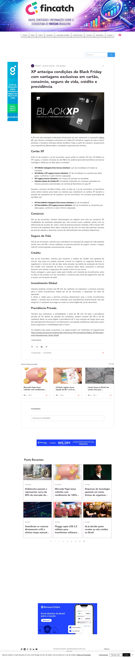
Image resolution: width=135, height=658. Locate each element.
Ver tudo (111, 364)
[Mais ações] (103, 66)
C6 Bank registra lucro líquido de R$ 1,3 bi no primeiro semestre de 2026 (67, 388)
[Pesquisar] (111, 55)
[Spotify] (25, 649)
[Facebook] (28, 649)
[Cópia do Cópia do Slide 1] (65, 635)
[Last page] (84, 541)
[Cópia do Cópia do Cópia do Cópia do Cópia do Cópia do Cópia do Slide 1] (74, 635)
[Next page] (80, 541)
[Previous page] (55, 541)
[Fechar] (132, 654)
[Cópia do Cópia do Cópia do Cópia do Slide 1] (69, 635)
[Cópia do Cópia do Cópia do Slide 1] (67, 635)
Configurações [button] (103, 655)
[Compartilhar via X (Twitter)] (37, 347)
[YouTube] (36, 649)
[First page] (51, 541)
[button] (89, 35)
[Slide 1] (60, 635)
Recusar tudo (115, 655)
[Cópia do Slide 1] (62, 635)
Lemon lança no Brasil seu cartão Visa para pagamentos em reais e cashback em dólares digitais (98, 388)
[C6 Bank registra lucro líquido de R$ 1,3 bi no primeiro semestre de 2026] (67, 376)
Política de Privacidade (83, 655)
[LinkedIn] (33, 649)
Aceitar (126, 655)
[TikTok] (22, 649)
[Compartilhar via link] (46, 347)
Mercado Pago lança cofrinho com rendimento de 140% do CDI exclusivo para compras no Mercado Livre (35, 388)
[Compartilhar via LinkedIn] (42, 347)
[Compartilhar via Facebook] (32, 347)
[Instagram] (31, 649)
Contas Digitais (36, 340)
